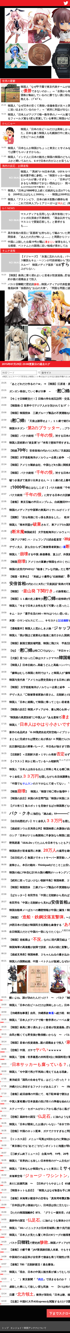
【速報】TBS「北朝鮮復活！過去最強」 (32, 1264)
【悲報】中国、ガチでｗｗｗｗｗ (35, 1049)
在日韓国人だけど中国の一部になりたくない (35, 931)
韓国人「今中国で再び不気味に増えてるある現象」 (39, 1071)
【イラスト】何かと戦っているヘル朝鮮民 (34, 761)
